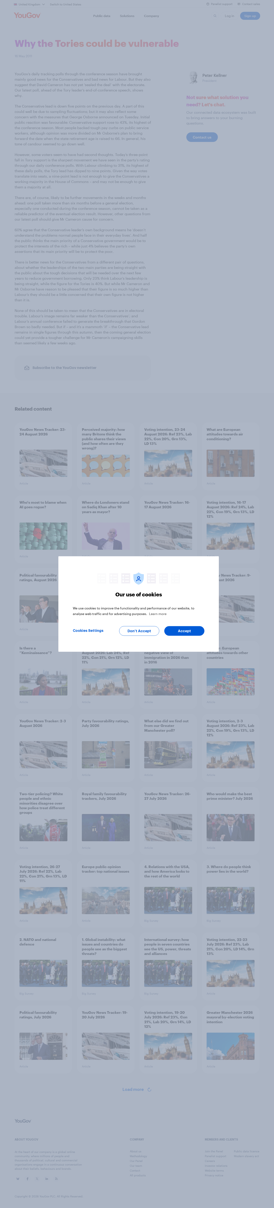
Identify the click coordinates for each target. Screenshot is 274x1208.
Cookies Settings (88, 630)
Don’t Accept (139, 631)
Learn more (157, 614)
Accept (184, 631)
